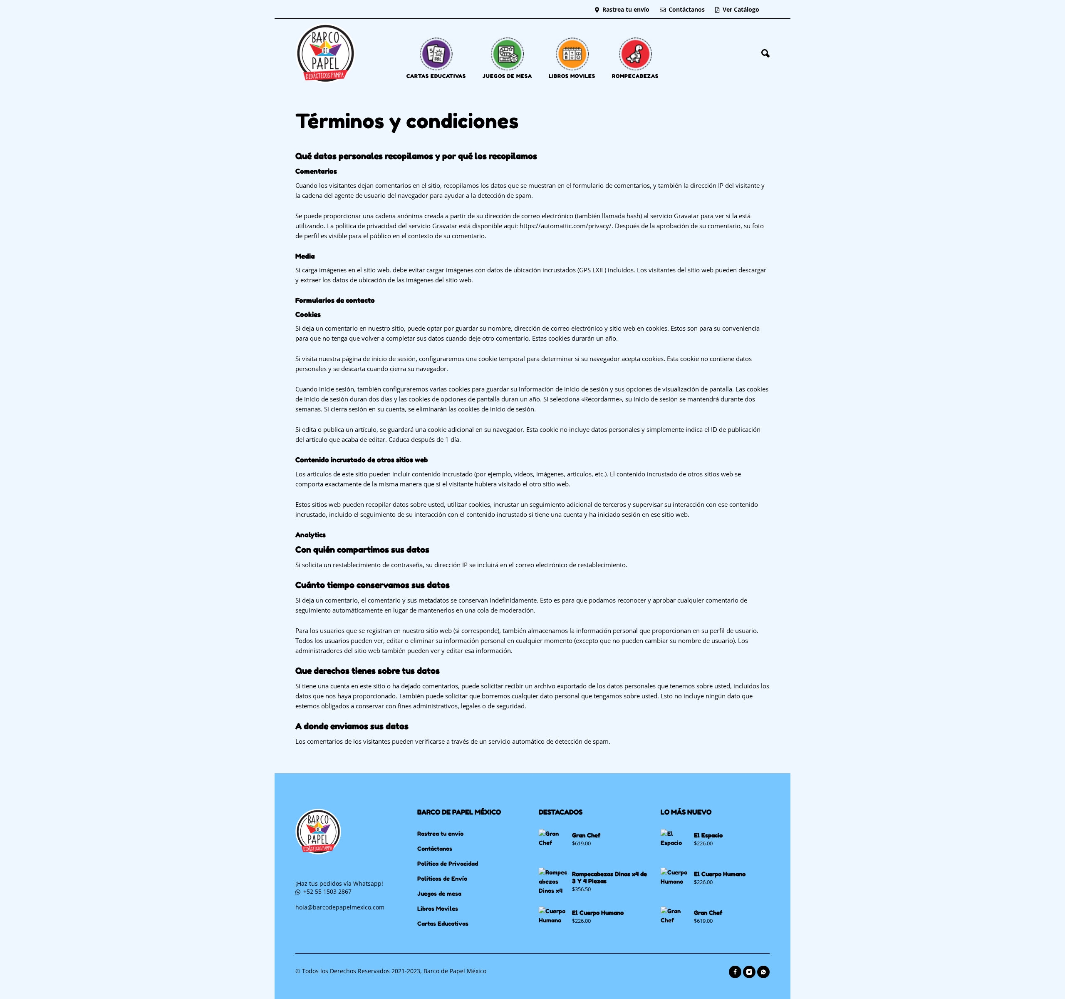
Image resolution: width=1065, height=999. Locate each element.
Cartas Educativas (442, 923)
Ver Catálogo (741, 9)
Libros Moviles (437, 908)
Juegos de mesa (439, 893)
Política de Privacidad (447, 863)
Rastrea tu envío (625, 9)
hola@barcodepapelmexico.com (339, 907)
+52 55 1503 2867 (327, 891)
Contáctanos (687, 9)
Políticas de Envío (442, 878)
